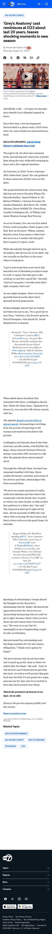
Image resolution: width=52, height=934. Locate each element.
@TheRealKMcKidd (23, 545)
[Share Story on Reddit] (18, 57)
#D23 (36, 335)
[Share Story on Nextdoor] (24, 57)
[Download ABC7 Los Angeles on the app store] (9, 906)
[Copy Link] (38, 57)
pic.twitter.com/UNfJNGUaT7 (27, 563)
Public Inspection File (11, 925)
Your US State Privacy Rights (34, 919)
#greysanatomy (25, 353)
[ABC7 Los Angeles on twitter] (12, 899)
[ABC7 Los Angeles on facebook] (5, 899)
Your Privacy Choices (23, 917)
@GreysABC (24, 542)
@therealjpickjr (19, 350)
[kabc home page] (7, 857)
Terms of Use (8, 922)
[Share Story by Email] (31, 57)
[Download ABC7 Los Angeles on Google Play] (25, 906)
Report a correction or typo (14, 713)
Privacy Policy (8, 917)
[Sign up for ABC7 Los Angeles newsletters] (26, 899)
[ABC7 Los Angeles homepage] (11, 4)
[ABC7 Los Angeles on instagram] (19, 899)
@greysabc (38, 353)
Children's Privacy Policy (12, 919)
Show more (41, 96)
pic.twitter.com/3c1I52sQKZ (27, 356)
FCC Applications (28, 925)
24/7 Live (21, 4)
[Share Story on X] (11, 57)
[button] (4, 4)
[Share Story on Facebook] (4, 57)
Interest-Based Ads (22, 922)
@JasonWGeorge (20, 338)
